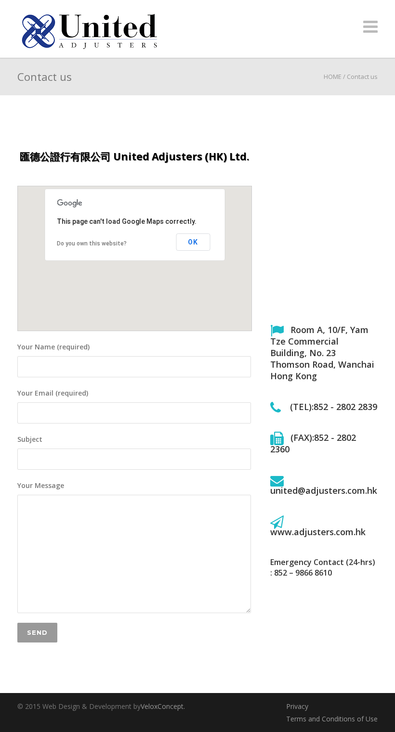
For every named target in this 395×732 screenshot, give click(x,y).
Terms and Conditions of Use (332, 718)
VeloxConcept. (163, 706)
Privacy (297, 706)
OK (193, 242)
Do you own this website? (92, 243)
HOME (333, 76)
